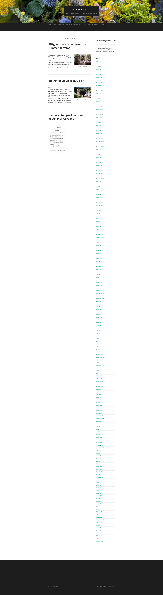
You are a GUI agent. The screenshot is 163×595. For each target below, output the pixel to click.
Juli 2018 (98, 303)
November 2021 (100, 205)
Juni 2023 (98, 154)
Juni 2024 (98, 122)
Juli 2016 (98, 362)
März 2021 (98, 224)
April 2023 (98, 160)
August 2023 (99, 149)
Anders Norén (106, 586)
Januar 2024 (99, 136)
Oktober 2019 (99, 264)
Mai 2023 (98, 157)
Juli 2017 (98, 333)
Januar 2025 (99, 106)
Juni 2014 (98, 426)
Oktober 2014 (99, 415)
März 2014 (98, 434)
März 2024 (98, 130)
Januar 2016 (99, 378)
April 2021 (98, 221)
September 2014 (100, 418)
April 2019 (98, 280)
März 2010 (98, 535)
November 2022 (100, 173)
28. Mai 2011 (51, 51)
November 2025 (100, 85)
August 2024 (99, 117)
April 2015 (98, 399)
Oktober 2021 (99, 208)
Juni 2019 (98, 274)
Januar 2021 (99, 229)
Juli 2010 (98, 525)
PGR (85, 24)
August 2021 (99, 210)
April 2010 (98, 533)
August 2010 (99, 522)
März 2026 (98, 74)
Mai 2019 (98, 277)
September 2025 (100, 90)
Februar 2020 (99, 253)
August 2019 (99, 269)
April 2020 (98, 247)
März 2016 (98, 373)
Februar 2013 (99, 466)
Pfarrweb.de (81, 9)
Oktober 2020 (99, 234)
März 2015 (98, 402)
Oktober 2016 (99, 354)
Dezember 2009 (99, 541)
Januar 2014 (99, 439)
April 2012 (98, 490)
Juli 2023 (98, 152)
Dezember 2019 (99, 258)
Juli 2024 (98, 120)
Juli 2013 (98, 453)
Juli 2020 (98, 242)
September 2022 (100, 178)
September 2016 (100, 357)
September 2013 (100, 447)
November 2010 (100, 517)
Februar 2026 (99, 77)
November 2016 (100, 351)
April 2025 (98, 101)
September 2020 (100, 237)
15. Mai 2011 (51, 83)
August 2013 (99, 450)
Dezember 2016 (99, 349)
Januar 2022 (99, 200)
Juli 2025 (98, 96)
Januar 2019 (99, 287)
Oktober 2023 (99, 144)
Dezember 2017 (99, 319)
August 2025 (99, 93)
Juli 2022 (98, 184)
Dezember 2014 (99, 410)
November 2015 (100, 383)
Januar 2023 (99, 168)
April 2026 (98, 72)
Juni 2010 (98, 527)
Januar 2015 (99, 407)
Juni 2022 (98, 186)
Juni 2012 (98, 485)
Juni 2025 (98, 98)
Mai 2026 (98, 69)
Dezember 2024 (99, 109)
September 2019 (100, 266)
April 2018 (98, 311)
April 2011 (98, 509)
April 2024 (98, 128)
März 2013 (98, 463)
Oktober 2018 (99, 296)
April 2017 (98, 338)
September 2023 (100, 146)
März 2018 (98, 314)
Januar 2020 (99, 256)
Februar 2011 (99, 511)
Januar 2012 (99, 495)
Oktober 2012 (99, 477)
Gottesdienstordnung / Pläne (56, 24)
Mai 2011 (98, 506)
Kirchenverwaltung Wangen (73, 24)
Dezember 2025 (99, 82)
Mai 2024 (98, 125)
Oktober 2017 (99, 325)
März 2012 (98, 493)
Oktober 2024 (99, 114)
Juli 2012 (98, 482)
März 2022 (98, 194)
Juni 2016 (98, 365)
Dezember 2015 (99, 381)
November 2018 (100, 293)
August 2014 (99, 421)
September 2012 (100, 479)
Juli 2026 (98, 64)
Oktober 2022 (99, 176)
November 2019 (100, 261)
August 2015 (99, 389)
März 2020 (98, 250)
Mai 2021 (98, 218)
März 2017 (98, 341)
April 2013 (98, 461)
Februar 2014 (99, 437)
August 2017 (99, 330)
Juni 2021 (98, 216)
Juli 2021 (98, 213)
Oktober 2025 (99, 88)
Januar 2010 (99, 538)
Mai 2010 (98, 530)
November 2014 (100, 413)
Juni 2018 (98, 306)
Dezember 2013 (99, 442)
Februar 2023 (99, 165)
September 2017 (100, 327)
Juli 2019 (98, 271)
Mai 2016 (98, 367)
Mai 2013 (98, 458)
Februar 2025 (99, 104)
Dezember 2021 (99, 202)
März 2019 (98, 282)
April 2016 (98, 370)
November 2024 (100, 112)
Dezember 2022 (99, 170)
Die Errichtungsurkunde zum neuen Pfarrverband (66, 116)
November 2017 (100, 322)
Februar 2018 (99, 317)
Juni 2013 (98, 455)
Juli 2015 (98, 391)
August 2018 (99, 301)
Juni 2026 (98, 66)
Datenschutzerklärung (54, 29)
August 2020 (99, 240)
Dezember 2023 (99, 138)
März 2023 (98, 162)
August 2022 (99, 181)
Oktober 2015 (99, 386)
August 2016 (99, 359)
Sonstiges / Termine (93, 24)
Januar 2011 (99, 514)
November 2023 (100, 141)
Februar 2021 (99, 226)
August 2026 (99, 61)
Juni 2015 (98, 394)
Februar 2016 (99, 375)
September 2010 (100, 519)
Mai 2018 (98, 309)
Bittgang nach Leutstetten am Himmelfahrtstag (67, 46)
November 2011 (100, 498)
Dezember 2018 (99, 290)
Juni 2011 (98, 503)
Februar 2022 (99, 197)
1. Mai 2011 (51, 121)
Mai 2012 (98, 487)
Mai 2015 (98, 397)
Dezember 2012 (99, 471)
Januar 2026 (99, 80)
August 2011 (99, 501)
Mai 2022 (98, 189)
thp (57, 51)
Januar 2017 (99, 346)
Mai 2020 (98, 245)
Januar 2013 (99, 469)
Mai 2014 (98, 429)
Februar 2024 (99, 133)
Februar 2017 (99, 343)
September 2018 (100, 298)
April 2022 (98, 192)
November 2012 (100, 474)
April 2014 (98, 431)
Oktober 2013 (99, 445)
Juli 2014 (98, 423)
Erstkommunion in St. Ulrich (66, 80)
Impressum (66, 29)
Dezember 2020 (99, 231)
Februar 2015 (99, 405)
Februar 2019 (99, 285)
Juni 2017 (98, 335)
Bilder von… (105, 24)
